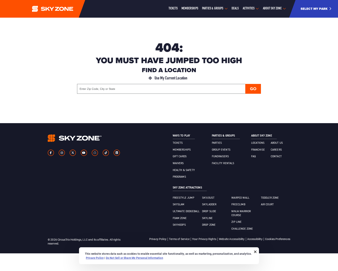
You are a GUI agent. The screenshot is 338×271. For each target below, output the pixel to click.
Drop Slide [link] (209, 211)
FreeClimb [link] (238, 204)
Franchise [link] (258, 150)
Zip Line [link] (236, 222)
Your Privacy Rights (204, 239)
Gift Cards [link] (180, 156)
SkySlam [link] (178, 204)
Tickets (173, 8)
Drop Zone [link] (209, 225)
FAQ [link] (253, 156)
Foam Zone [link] (180, 218)
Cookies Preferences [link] (277, 239)
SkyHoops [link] (179, 225)
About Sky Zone (272, 8)
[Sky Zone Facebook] (51, 153)
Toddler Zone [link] (270, 198)
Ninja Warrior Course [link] (241, 213)
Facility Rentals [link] (223, 163)
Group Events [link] (221, 150)
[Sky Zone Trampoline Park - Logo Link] (60, 9)
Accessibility (254, 239)
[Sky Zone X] (73, 153)
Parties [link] (217, 143)
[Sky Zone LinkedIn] (117, 153)
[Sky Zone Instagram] (62, 153)
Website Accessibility (232, 239)
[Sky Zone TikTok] (106, 153)
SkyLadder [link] (209, 204)
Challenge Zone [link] (242, 229)
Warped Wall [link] (240, 198)
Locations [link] (257, 143)
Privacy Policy (157, 239)
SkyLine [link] (207, 218)
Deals (235, 8)
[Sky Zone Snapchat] (95, 153)
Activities (249, 8)
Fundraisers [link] (220, 156)
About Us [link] (277, 143)
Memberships (190, 8)
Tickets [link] (178, 143)
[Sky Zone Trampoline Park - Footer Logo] (75, 138)
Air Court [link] (267, 204)
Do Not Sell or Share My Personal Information (134, 258)
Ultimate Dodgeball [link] (186, 211)
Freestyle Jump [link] (183, 198)
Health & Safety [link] (184, 170)
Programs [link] (179, 177)
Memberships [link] (182, 150)
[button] (317, 9)
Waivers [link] (178, 163)
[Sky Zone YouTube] (84, 153)
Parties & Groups (212, 8)
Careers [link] (276, 150)
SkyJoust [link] (208, 198)
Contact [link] (276, 156)
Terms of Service (179, 239)
